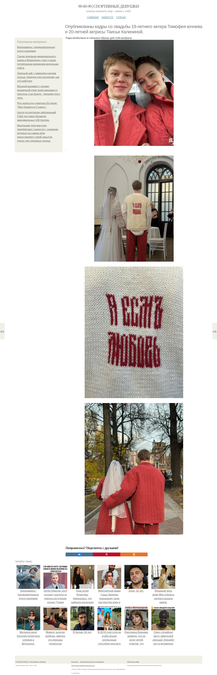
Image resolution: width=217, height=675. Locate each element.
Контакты (74, 662)
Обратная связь (133, 662)
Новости (107, 16)
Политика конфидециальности (83, 665)
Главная (93, 16)
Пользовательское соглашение (92, 662)
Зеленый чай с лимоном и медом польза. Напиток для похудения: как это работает (38, 77)
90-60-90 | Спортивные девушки (108, 6)
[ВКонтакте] (79, 554)
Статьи (121, 16)
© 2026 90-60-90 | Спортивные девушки (31, 662)
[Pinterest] (106, 554)
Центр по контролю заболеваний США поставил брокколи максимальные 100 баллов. (36, 116)
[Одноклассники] (134, 554)
